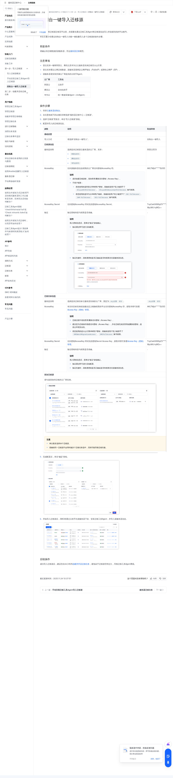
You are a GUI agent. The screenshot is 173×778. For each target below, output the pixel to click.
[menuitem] (17, 36)
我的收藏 (163, 12)
